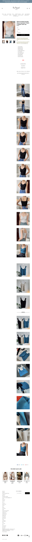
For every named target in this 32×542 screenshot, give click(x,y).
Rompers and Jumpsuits (5, 510)
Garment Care (4, 504)
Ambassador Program (5, 496)
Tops (3, 506)
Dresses (3, 505)
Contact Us (3, 494)
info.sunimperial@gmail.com (24, 43)
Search (3, 498)
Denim (3, 509)
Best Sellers (4, 521)
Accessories (3, 520)
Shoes (3, 519)
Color (17, 27)
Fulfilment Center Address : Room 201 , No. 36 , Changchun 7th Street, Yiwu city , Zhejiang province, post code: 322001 (8, 530)
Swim (3, 522)
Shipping (3, 492)
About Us (3, 491)
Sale (2, 524)
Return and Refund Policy (5, 493)
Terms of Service (4, 531)
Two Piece (3, 523)
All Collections (4, 525)
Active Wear (4, 508)
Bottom (3, 507)
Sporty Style (4, 518)
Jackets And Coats (4, 511)
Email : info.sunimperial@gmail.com (7, 497)
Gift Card (3, 495)
